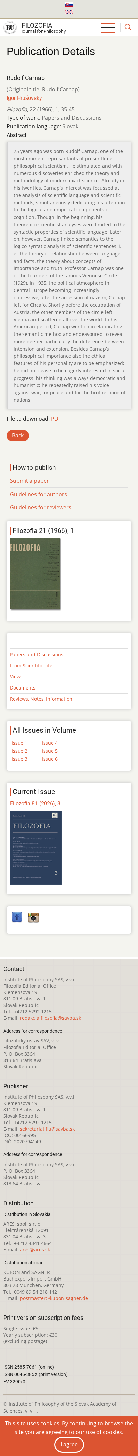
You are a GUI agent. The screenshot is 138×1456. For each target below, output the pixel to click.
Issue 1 (19, 743)
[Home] (10, 27)
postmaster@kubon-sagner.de (54, 1298)
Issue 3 (19, 759)
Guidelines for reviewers (40, 507)
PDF (56, 418)
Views (16, 676)
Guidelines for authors (38, 494)
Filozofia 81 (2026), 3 (35, 803)
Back (18, 435)
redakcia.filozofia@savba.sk (50, 1018)
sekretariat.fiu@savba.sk (47, 1129)
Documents (23, 687)
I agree (69, 1444)
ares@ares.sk (35, 1249)
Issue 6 (50, 759)
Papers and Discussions (36, 654)
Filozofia (37, 25)
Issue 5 (50, 751)
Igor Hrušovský (24, 98)
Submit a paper (29, 480)
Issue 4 (50, 743)
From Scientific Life (31, 665)
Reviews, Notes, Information (41, 699)
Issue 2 (19, 751)
